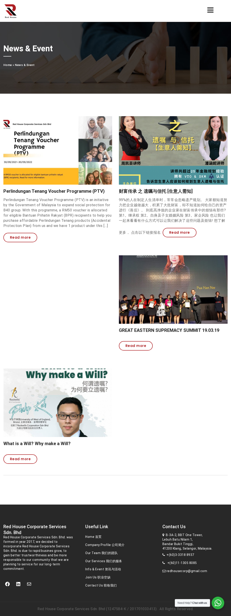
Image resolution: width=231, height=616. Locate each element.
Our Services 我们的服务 (103, 561)
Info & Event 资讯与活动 (103, 569)
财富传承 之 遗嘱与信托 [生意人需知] (156, 191)
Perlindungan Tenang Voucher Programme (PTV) (54, 191)
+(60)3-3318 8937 (179, 555)
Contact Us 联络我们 (101, 585)
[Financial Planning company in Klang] (17, 11)
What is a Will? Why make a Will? (37, 443)
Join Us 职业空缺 (98, 577)
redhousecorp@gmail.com (186, 571)
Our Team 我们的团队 (101, 553)
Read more (20, 237)
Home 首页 (93, 537)
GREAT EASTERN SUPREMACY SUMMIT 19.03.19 (169, 330)
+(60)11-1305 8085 (181, 563)
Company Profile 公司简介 (105, 545)
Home (7, 65)
